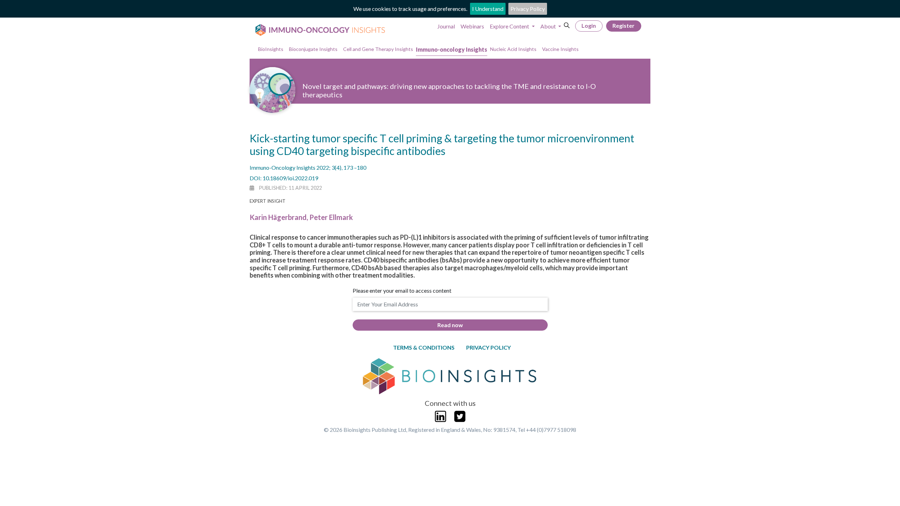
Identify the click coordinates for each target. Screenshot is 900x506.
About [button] (548, 26)
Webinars (472, 26)
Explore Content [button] (510, 26)
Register (623, 25)
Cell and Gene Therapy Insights (378, 49)
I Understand (487, 8)
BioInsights (270, 49)
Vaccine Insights (560, 49)
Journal (446, 26)
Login (588, 25)
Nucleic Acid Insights (513, 49)
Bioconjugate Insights (313, 49)
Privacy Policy (527, 8)
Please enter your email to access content (402, 290)
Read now (450, 325)
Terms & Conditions (424, 347)
